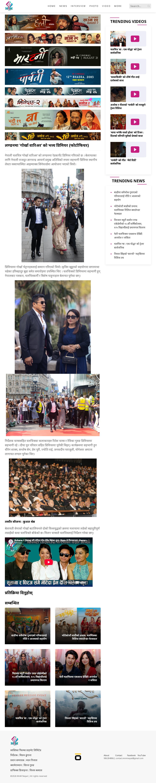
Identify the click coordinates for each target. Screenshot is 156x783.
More (118, 6)
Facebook (131, 755)
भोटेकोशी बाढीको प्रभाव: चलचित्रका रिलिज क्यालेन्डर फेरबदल (127, 209)
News (63, 6)
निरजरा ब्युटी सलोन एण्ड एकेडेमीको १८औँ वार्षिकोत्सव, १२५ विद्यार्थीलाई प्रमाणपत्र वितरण (129, 223)
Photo (93, 6)
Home (52, 6)
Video (106, 6)
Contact (118, 755)
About (106, 755)
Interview (78, 6)
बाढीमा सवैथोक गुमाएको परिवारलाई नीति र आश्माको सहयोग (127, 196)
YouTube (142, 755)
